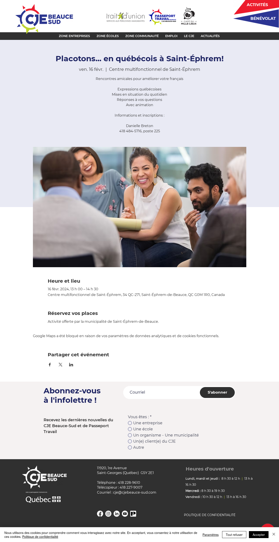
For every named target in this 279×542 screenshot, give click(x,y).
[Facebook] (100, 514)
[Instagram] (108, 514)
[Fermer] (273, 535)
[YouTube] (125, 514)
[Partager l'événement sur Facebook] (50, 364)
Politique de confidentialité (40, 536)
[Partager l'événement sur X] (60, 364)
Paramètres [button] (210, 534)
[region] (254, 18)
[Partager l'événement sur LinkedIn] (71, 364)
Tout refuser (234, 534)
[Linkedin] (117, 514)
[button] (74, 36)
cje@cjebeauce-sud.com (134, 492)
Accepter (259, 534)
